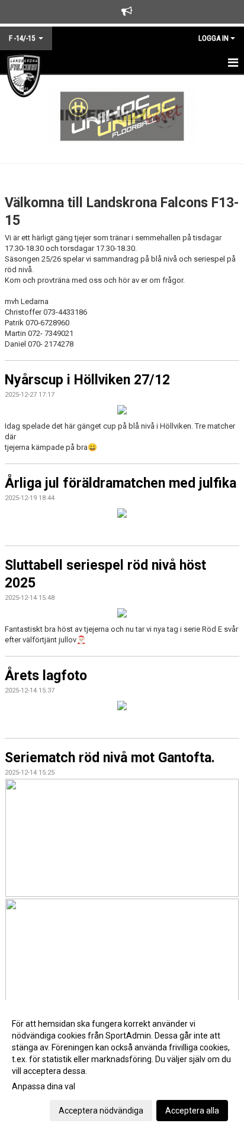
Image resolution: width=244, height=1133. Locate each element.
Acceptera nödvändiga (101, 1110)
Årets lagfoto (46, 676)
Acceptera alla (192, 1110)
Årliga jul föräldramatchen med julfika (120, 483)
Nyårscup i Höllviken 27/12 (87, 380)
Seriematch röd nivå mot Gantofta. (110, 758)
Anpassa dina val (43, 1086)
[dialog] (122, 1066)
